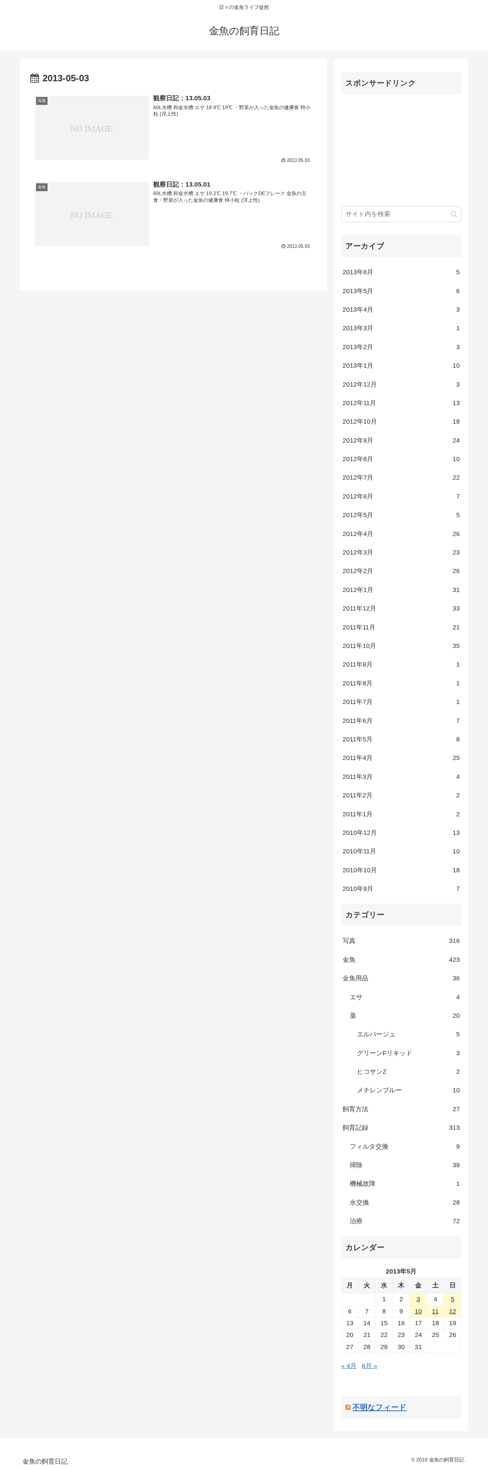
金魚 (401, 959)
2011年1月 (401, 814)
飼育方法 (401, 1109)
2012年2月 (401, 571)
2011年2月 (401, 795)
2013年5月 (401, 291)
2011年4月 (401, 757)
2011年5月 (401, 739)
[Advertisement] (401, 150)
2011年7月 (401, 701)
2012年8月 (401, 459)
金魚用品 (401, 978)
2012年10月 (401, 421)
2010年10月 (401, 870)
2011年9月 (401, 664)
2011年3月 (401, 776)
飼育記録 (401, 1127)
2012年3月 (401, 552)
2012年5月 (401, 515)
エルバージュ (408, 1034)
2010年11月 (401, 851)
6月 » (369, 1365)
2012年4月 (401, 533)
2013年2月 (401, 347)
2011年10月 (401, 645)
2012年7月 (401, 477)
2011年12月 (401, 608)
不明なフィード (380, 1407)
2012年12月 (401, 384)
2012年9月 (401, 440)
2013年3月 (401, 328)
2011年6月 (401, 720)
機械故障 (405, 1183)
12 (452, 1311)
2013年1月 (401, 365)
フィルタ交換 (405, 1146)
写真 (401, 940)
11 (435, 1311)
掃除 (405, 1165)
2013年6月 (401, 272)
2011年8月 (401, 683)
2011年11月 (401, 627)
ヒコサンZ (408, 1071)
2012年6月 (401, 496)
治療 (405, 1221)
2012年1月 (401, 589)
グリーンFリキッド (408, 1053)
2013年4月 (401, 309)
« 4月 (349, 1365)
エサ (405, 997)
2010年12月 (401, 832)
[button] (454, 214)
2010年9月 (401, 888)
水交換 (405, 1202)
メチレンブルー (408, 1090)
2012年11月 (401, 403)
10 (418, 1311)
